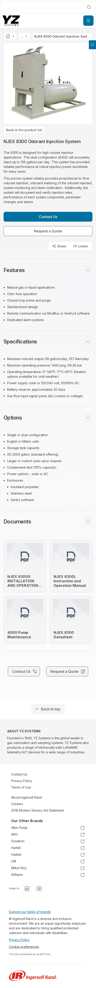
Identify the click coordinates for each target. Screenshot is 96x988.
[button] (48, 270)
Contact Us (19, 774)
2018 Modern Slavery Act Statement (37, 810)
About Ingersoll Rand (26, 797)
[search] (89, 7)
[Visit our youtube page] (39, 888)
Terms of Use (21, 787)
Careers (17, 804)
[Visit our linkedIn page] (27, 888)
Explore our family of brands (30, 912)
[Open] (88, 20)
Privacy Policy (21, 781)
